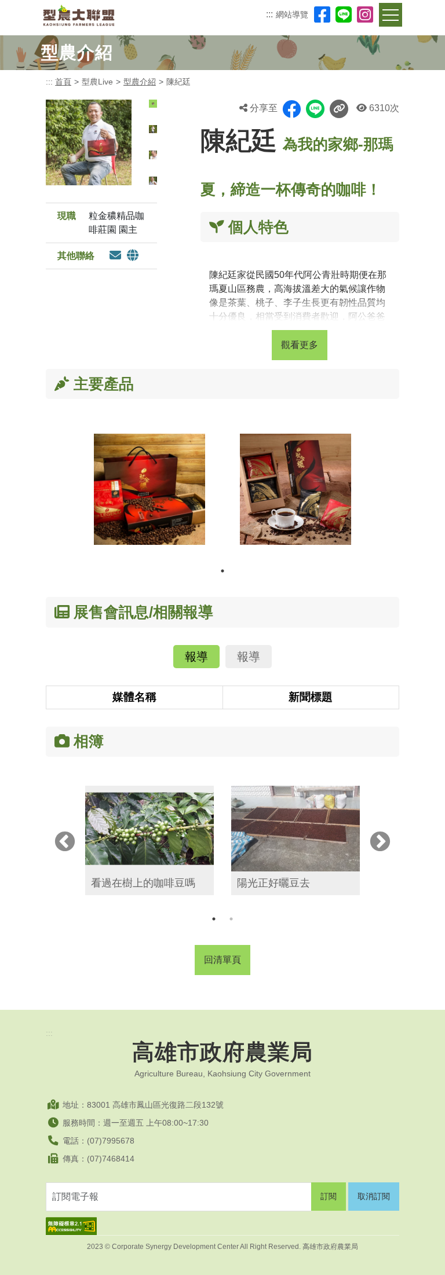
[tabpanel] (149, 498)
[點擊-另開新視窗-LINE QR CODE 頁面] (343, 14)
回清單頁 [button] (222, 960)
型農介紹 (139, 81)
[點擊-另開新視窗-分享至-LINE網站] (315, 109)
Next (380, 842)
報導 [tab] (196, 656)
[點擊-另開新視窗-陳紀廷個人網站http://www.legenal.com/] (132, 256)
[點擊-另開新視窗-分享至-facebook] (291, 109)
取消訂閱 (374, 1196)
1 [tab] (222, 571)
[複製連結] (339, 109)
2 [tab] (231, 919)
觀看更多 (299, 345)
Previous (64, 842)
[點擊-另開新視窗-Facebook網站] (322, 14)
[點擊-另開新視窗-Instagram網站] (365, 14)
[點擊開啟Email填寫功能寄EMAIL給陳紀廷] (115, 256)
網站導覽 (292, 14)
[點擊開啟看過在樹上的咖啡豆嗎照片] (149, 828)
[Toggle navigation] (390, 15)
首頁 (63, 81)
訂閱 (328, 1196)
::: (269, 14)
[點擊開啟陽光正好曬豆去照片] (295, 828)
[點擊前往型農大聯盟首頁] (79, 15)
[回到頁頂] (425, 1254)
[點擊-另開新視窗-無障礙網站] (222, 1226)
